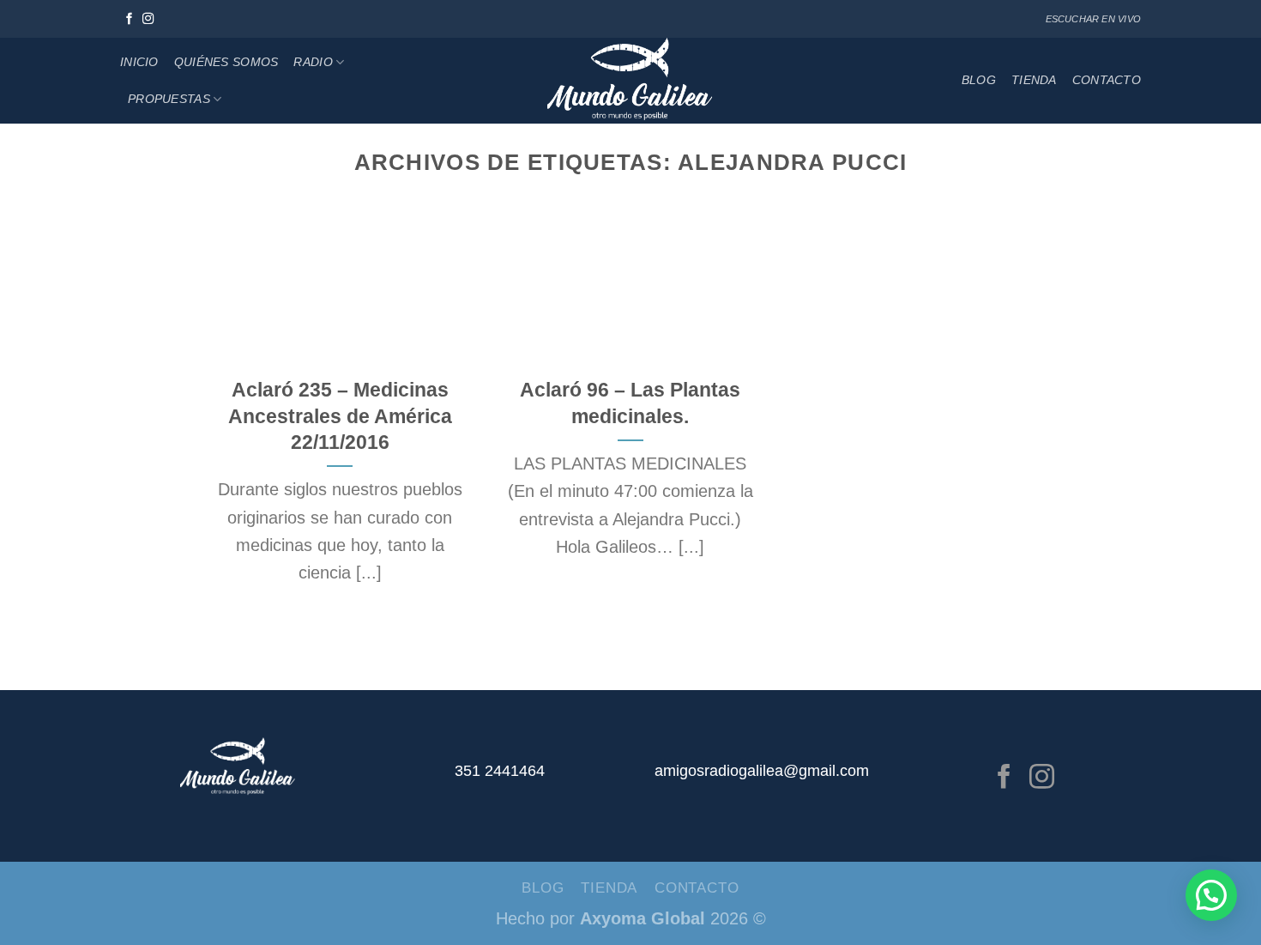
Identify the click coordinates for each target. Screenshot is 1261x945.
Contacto (1106, 80)
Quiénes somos (226, 62)
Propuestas (169, 99)
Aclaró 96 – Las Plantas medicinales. (630, 403)
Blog (979, 80)
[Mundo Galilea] (631, 81)
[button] (1211, 895)
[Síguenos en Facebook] (130, 19)
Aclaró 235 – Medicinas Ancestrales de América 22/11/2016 (340, 415)
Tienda (1034, 80)
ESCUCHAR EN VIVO (1093, 19)
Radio (312, 62)
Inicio (139, 62)
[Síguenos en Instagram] (148, 19)
